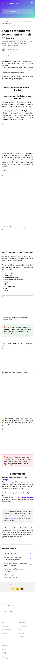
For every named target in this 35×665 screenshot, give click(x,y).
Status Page (5, 626)
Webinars (21, 633)
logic (5, 464)
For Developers (6, 629)
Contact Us (5, 633)
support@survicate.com (12, 518)
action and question (25, 497)
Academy (21, 636)
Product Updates (24, 626)
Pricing (4, 653)
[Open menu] (31, 3)
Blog (20, 629)
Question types (7, 24)
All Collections (6, 22)
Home (3, 649)
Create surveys (16, 22)
